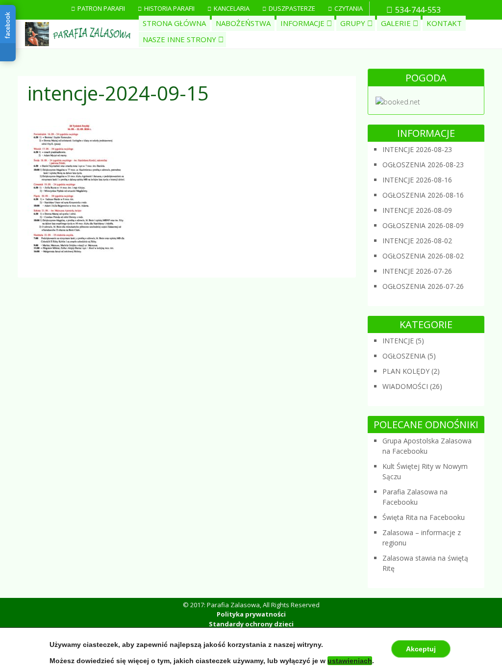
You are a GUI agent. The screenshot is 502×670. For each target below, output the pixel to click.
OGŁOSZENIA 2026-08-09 (423, 225)
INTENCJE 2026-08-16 (417, 179)
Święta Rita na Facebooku (423, 517)
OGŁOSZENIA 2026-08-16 (423, 195)
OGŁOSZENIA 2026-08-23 (423, 164)
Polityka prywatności (251, 614)
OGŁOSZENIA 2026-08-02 (423, 255)
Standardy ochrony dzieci (251, 623)
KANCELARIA (232, 8)
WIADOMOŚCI (405, 386)
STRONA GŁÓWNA (174, 23)
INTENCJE (398, 340)
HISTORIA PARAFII (169, 8)
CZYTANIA (348, 8)
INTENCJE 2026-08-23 (417, 149)
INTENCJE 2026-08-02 (417, 240)
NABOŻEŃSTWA (243, 23)
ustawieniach (349, 661)
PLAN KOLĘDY (405, 371)
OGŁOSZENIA (404, 356)
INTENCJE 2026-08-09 (417, 210)
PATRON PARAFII (101, 8)
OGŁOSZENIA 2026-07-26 (423, 286)
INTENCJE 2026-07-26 (417, 271)
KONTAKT (444, 23)
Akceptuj (421, 649)
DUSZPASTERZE (292, 8)
